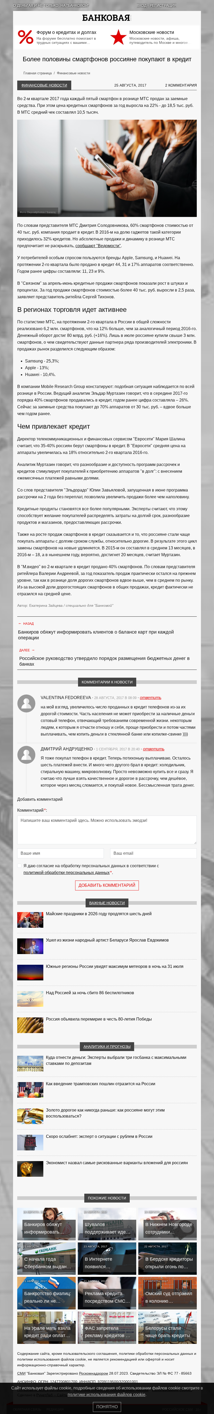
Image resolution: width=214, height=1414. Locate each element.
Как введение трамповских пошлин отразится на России (100, 1084)
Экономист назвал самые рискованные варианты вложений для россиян (117, 1163)
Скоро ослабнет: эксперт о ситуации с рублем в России (99, 1136)
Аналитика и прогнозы (107, 1047)
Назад (26, 623)
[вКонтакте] (185, 5)
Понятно (107, 1407)
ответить (150, 697)
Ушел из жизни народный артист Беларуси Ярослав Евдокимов (107, 940)
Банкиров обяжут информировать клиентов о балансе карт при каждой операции (96, 634)
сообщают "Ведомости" (98, 246)
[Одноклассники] (192, 5)
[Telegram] (199, 5)
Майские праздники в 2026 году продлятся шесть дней (99, 914)
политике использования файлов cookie (106, 1394)
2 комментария (181, 85)
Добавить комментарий (107, 885)
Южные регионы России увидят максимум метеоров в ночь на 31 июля (114, 966)
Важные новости (107, 903)
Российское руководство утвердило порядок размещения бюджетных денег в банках (104, 661)
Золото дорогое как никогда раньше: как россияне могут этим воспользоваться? (105, 1113)
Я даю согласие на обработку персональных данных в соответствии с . (91, 869)
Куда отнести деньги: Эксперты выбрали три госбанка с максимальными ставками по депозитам (116, 1060)
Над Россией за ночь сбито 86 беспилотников (90, 993)
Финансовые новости (44, 85)
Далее (27, 649)
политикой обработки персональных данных (66, 872)
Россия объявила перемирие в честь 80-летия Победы (99, 1019)
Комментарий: (32, 810)
